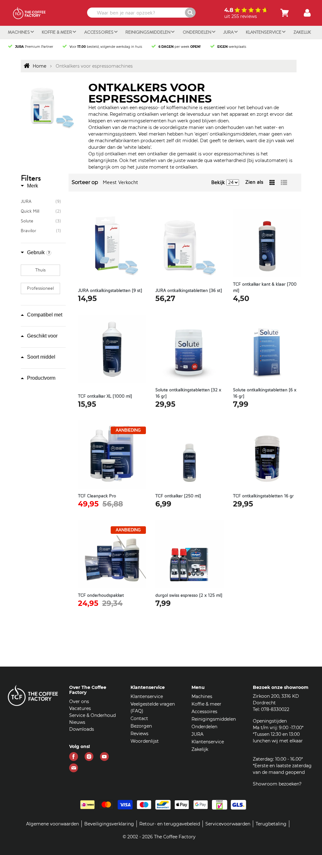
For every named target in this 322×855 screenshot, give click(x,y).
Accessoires (99, 32)
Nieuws (77, 722)
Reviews (139, 733)
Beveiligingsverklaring (109, 824)
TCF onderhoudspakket (101, 595)
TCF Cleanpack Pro (97, 496)
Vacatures (80, 708)
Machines (19, 32)
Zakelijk (302, 32)
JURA (229, 32)
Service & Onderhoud (92, 715)
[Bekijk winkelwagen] (284, 13)
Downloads (81, 729)
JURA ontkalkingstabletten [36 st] (188, 290)
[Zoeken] (190, 13)
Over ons (79, 701)
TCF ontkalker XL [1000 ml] (105, 396)
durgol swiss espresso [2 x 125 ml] (188, 595)
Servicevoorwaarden (227, 824)
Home (39, 66)
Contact (139, 718)
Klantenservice (264, 32)
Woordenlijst (144, 741)
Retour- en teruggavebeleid (169, 824)
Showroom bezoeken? (277, 784)
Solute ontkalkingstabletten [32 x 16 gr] (188, 393)
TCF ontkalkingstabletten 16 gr (263, 496)
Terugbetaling (271, 824)
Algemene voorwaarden (52, 824)
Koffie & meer (57, 32)
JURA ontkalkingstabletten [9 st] (110, 290)
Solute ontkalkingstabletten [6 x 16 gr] (264, 393)
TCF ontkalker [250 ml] (178, 496)
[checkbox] (41, 201)
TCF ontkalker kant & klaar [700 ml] (265, 287)
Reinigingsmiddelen (148, 32)
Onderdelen (197, 32)
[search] (141, 13)
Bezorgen (141, 726)
